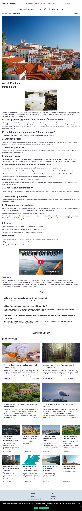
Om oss (37, 3)
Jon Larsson (16, 13)
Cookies (43, 3)
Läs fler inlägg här (41, 333)
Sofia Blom (7, 378)
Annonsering (29, 3)
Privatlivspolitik (43, 508)
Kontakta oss (51, 3)
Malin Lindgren (47, 378)
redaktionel (77, 13)
